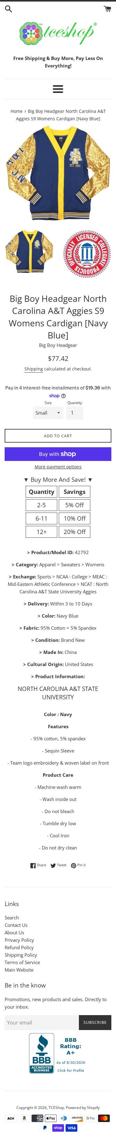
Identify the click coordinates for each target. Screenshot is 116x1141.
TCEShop (56, 1107)
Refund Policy (19, 947)
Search (12, 917)
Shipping (33, 369)
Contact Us (16, 925)
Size (48, 402)
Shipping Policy (21, 955)
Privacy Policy (19, 940)
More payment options (58, 467)
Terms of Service (22, 962)
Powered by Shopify (83, 1107)
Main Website (19, 970)
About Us (14, 932)
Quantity (74, 402)
